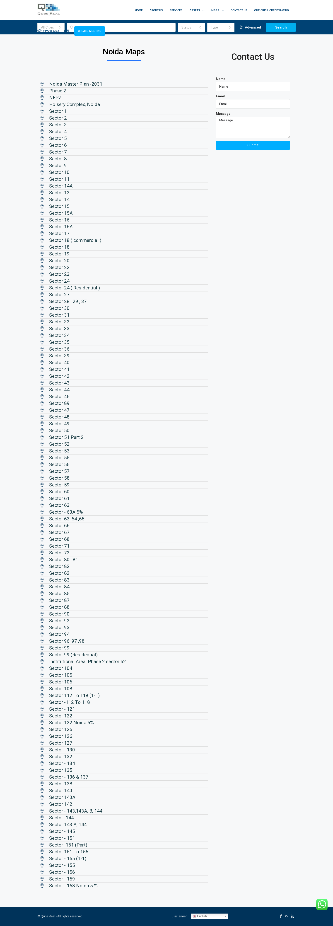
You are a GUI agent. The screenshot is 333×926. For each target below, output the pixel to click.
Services (176, 10)
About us (156, 10)
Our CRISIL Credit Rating (271, 10)
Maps (215, 10)
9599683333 (50, 30)
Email (220, 96)
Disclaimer (179, 916)
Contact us (239, 10)
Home (139, 10)
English (201, 916)
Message (223, 114)
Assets (194, 10)
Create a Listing (89, 31)
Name (220, 79)
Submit (252, 145)
